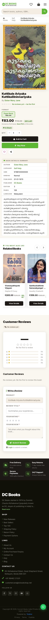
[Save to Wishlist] (4, 151)
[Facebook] (4, 593)
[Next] (43, 247)
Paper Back (8, 114)
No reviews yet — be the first (23, 104)
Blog (5, 561)
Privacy (17, 617)
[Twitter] (10, 593)
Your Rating (12, 416)
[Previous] (37, 247)
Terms (24, 617)
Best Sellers (8, 522)
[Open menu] (45, 4)
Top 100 (7, 526)
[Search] (44, 11)
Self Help (13, 19)
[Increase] (19, 133)
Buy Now (21, 145)
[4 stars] (16, 420)
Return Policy (9, 532)
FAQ (5, 558)
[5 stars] (19, 420)
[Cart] (38, 4)
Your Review (13, 424)
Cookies (32, 617)
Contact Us (8, 555)
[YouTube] (21, 593)
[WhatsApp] (27, 593)
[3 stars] (13, 420)
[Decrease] (9, 133)
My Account (9, 548)
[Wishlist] (31, 4)
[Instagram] (16, 593)
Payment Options (11, 535)
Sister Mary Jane (12, 100)
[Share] (11, 151)
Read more (6, 509)
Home (5, 20)
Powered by (24, 614)
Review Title (13, 406)
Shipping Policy (10, 529)
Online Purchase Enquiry (14, 552)
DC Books (18, 183)
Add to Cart (21, 139)
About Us (7, 545)
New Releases (9, 519)
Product (10, 395)
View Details (14, 303)
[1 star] (7, 420)
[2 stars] (10, 420)
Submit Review (19, 443)
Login (10, 447)
